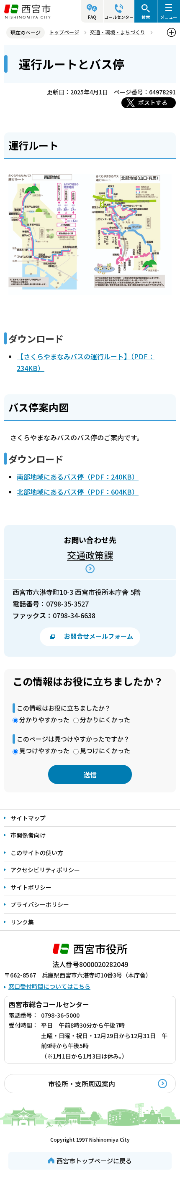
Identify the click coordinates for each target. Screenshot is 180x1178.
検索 (145, 17)
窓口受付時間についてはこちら (49, 986)
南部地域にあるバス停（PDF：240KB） (78, 477)
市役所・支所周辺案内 (81, 1084)
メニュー (168, 17)
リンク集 (22, 922)
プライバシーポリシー (39, 904)
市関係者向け (28, 835)
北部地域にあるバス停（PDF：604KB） (78, 492)
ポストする (152, 102)
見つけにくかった (105, 750)
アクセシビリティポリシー (45, 870)
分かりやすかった (44, 719)
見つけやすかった (44, 750)
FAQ (92, 17)
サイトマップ (28, 818)
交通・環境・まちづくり (117, 32)
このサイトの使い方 (36, 852)
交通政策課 (90, 554)
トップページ (64, 32)
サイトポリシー (30, 887)
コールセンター (119, 17)
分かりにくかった (105, 719)
